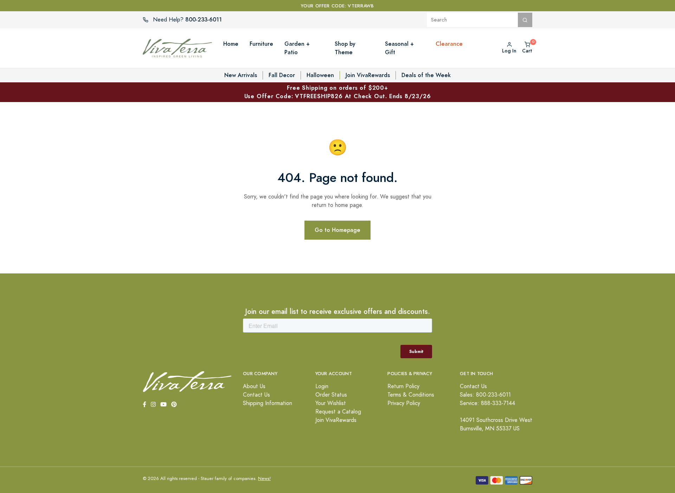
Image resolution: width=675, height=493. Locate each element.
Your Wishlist (330, 403)
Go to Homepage (337, 230)
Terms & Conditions (410, 395)
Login (321, 386)
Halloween (320, 75)
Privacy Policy (403, 403)
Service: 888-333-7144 (487, 403)
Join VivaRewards (368, 75)
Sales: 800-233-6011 (485, 395)
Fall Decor (282, 75)
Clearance (449, 44)
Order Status (331, 395)
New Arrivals (240, 75)
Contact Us (256, 395)
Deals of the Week (426, 75)
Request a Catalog (338, 412)
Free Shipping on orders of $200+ (337, 92)
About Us (254, 386)
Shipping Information (267, 403)
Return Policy (403, 386)
